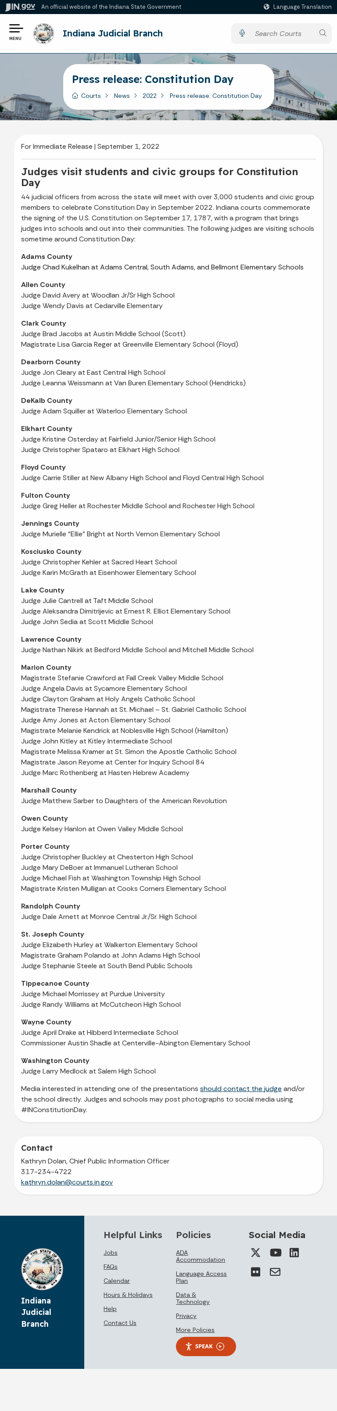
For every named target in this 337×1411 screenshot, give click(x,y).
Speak (204, 1346)
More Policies (195, 1330)
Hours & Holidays (128, 1295)
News (122, 96)
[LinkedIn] (294, 1253)
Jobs (111, 1253)
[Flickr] (256, 1272)
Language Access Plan (201, 1277)
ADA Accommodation (200, 1256)
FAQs (111, 1267)
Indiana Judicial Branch (113, 33)
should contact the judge (241, 1088)
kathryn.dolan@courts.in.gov (67, 1182)
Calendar (117, 1281)
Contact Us (120, 1323)
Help (110, 1309)
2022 (150, 96)
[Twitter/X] (256, 1253)
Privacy (186, 1316)
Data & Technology (193, 1298)
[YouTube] (275, 1253)
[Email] (275, 1272)
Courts (91, 96)
